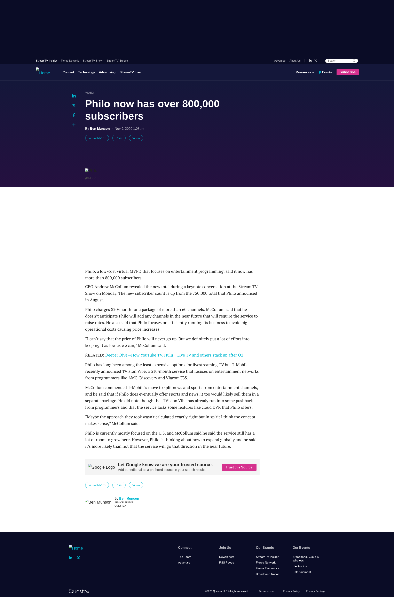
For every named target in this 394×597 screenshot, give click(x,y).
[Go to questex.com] (79, 591)
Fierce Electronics (267, 568)
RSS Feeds (226, 562)
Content (68, 72)
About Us (295, 60)
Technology (86, 72)
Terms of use (266, 591)
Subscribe (348, 72)
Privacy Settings (315, 591)
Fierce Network (70, 60)
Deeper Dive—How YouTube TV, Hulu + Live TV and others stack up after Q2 (174, 355)
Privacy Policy (291, 591)
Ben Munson (129, 498)
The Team (184, 556)
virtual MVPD (97, 138)
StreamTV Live (130, 72)
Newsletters (226, 556)
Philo (119, 138)
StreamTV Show (92, 60)
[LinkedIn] (310, 60)
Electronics (300, 566)
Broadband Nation (267, 574)
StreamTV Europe (117, 60)
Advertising (107, 72)
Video (89, 92)
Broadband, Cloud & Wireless (306, 558)
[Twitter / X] (315, 60)
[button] (74, 125)
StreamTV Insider (46, 60)
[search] (354, 60)
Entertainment (302, 572)
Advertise (279, 60)
